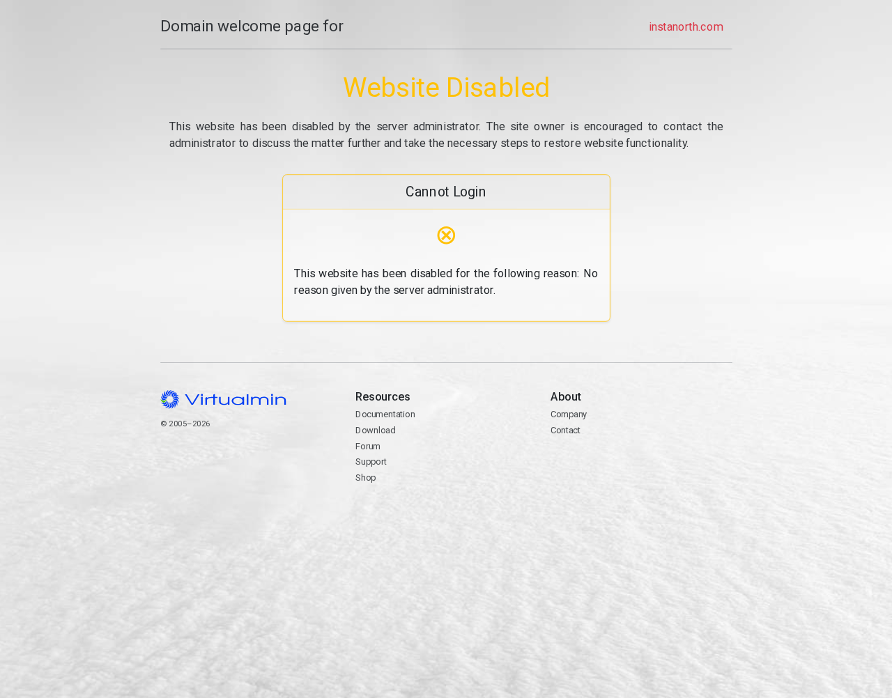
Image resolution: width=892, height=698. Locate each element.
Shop (365, 477)
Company (569, 414)
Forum (367, 446)
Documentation (385, 414)
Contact (605, 463)
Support (371, 461)
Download (375, 430)
